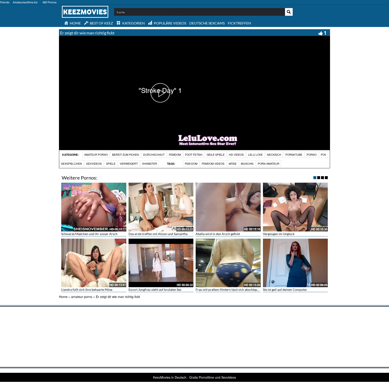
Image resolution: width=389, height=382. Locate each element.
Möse (233, 163)
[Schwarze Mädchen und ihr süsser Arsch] (93, 207)
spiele (110, 163)
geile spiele (216, 154)
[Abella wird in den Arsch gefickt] (228, 207)
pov (323, 154)
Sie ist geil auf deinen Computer (285, 289)
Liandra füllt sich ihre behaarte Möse (86, 289)
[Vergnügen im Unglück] (295, 207)
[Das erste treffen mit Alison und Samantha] (161, 207)
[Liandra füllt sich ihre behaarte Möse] (93, 263)
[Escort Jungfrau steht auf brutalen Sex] (161, 263)
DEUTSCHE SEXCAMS (207, 23)
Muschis (247, 163)
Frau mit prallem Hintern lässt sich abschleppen (229, 289)
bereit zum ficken (125, 154)
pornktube (293, 154)
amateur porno (96, 154)
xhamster (149, 163)
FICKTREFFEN (239, 23)
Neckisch (274, 154)
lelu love (255, 154)
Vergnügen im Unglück (278, 234)
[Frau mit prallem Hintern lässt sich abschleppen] (228, 263)
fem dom (191, 163)
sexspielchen (71, 163)
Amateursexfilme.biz (25, 2)
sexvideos (94, 163)
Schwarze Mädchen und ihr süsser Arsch (89, 234)
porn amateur (268, 163)
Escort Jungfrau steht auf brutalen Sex (155, 289)
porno (312, 154)
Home (63, 296)
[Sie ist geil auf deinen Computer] (295, 263)
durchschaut (154, 154)
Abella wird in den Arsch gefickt (218, 234)
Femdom (175, 154)
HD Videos (236, 154)
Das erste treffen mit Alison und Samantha (158, 234)
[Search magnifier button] (289, 12)
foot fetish (193, 154)
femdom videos (213, 163)
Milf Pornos (50, 2)
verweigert (129, 163)
